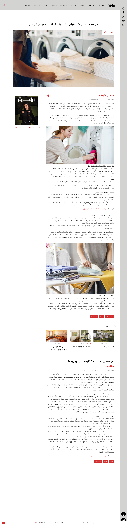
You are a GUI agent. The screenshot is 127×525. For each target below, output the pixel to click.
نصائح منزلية (94, 316)
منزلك (46, 6)
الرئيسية (101, 6)
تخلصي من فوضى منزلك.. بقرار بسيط (59, 348)
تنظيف (112, 461)
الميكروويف (98, 461)
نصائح (105, 461)
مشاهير (91, 6)
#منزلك (112, 344)
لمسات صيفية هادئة (82, 347)
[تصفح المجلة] (123, 520)
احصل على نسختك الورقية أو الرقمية (26, 127)
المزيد (34, 523)
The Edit (27, 6)
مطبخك (37, 6)
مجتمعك (63, 6)
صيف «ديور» (109, 347)
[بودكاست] (123, 514)
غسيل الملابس (110, 316)
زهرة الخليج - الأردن (107, 100)
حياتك (54, 6)
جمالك (73, 6)
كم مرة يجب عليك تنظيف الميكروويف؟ (94, 209)
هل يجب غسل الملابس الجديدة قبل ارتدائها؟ (92, 456)
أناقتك (82, 6)
